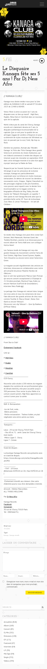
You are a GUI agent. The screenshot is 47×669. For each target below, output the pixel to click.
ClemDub (9, 373)
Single (6, 657)
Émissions (8, 636)
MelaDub (9, 368)
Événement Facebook (12, 347)
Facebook (8, 504)
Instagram (8, 507)
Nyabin (8, 363)
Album (6, 625)
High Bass (9, 358)
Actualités (7, 528)
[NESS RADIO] (10, 4)
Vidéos (6, 661)
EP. (5, 639)
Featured (7, 643)
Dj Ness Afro (12, 496)
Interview (7, 646)
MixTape (7, 653)
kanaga (6, 535)
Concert (7, 629)
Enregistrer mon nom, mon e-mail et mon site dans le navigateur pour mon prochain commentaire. (25, 584)
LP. (5, 650)
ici (22, 286)
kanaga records (14, 535)
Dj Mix (6, 632)
